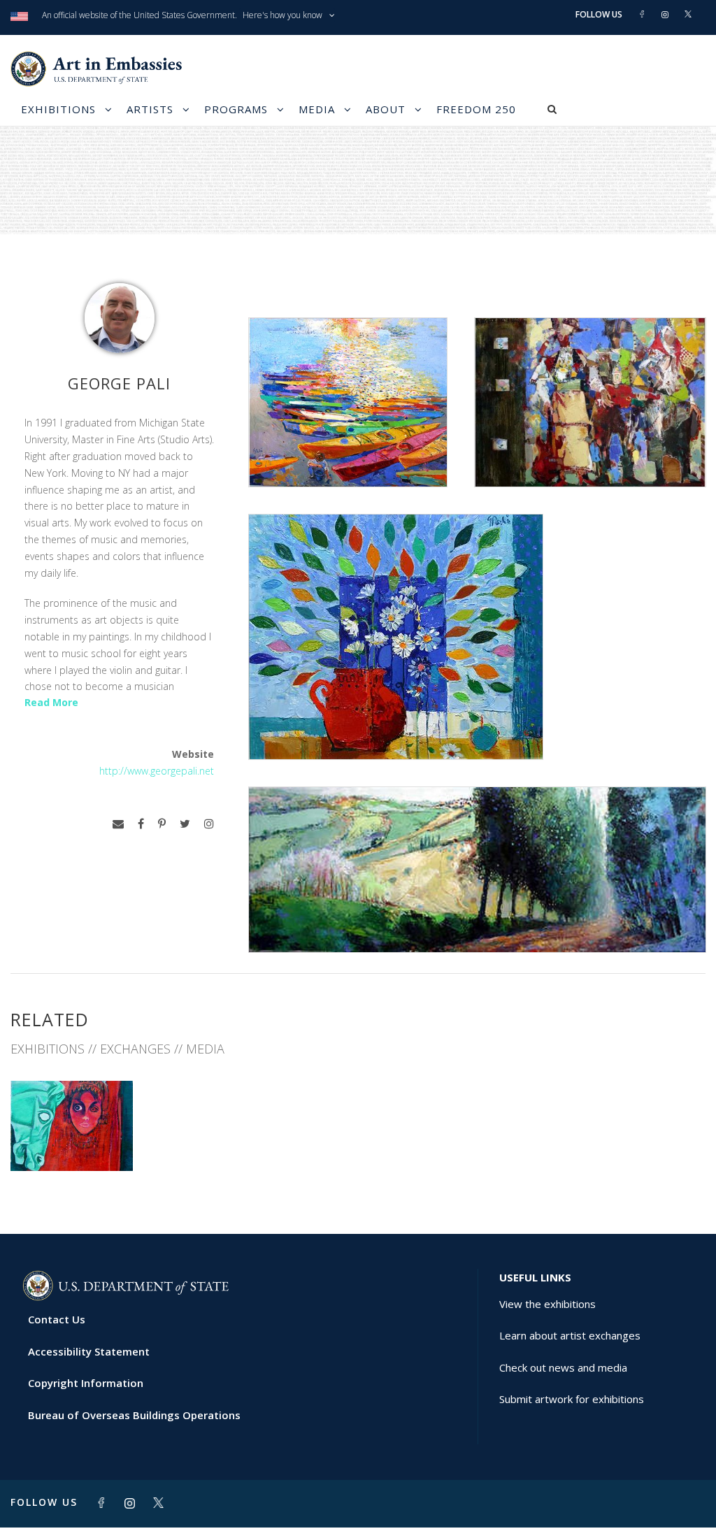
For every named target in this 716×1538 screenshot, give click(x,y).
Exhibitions (58, 109)
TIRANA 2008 (71, 1140)
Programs (236, 109)
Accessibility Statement (89, 1351)
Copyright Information (85, 1383)
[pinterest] (162, 823)
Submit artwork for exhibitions (571, 1399)
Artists (150, 109)
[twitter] (185, 823)
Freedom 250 (476, 109)
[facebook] (141, 823)
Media (317, 109)
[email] (118, 823)
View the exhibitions (547, 1304)
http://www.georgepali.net (156, 770)
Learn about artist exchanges (569, 1335)
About (386, 109)
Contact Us (56, 1319)
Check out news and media (563, 1367)
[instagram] (209, 823)
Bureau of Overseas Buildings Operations (134, 1415)
